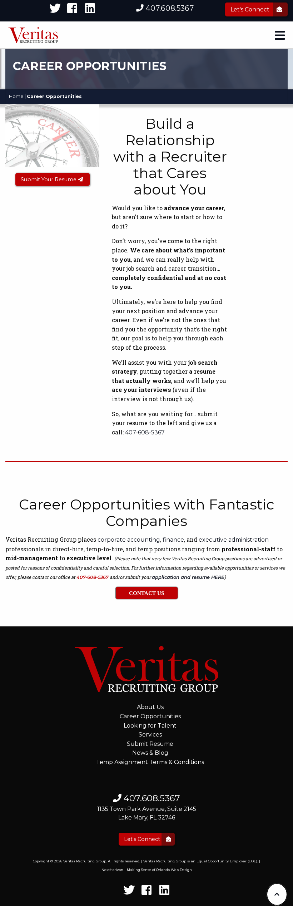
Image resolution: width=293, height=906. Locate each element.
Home (16, 96)
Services (150, 734)
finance (173, 539)
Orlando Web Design (174, 870)
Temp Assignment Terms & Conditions (150, 762)
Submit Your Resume (49, 179)
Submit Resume (150, 743)
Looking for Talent (150, 725)
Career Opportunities (150, 716)
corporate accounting (129, 539)
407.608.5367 (169, 8)
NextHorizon (112, 870)
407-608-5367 (145, 432)
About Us (150, 707)
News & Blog (150, 752)
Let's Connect (250, 9)
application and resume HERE (188, 577)
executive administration (234, 539)
